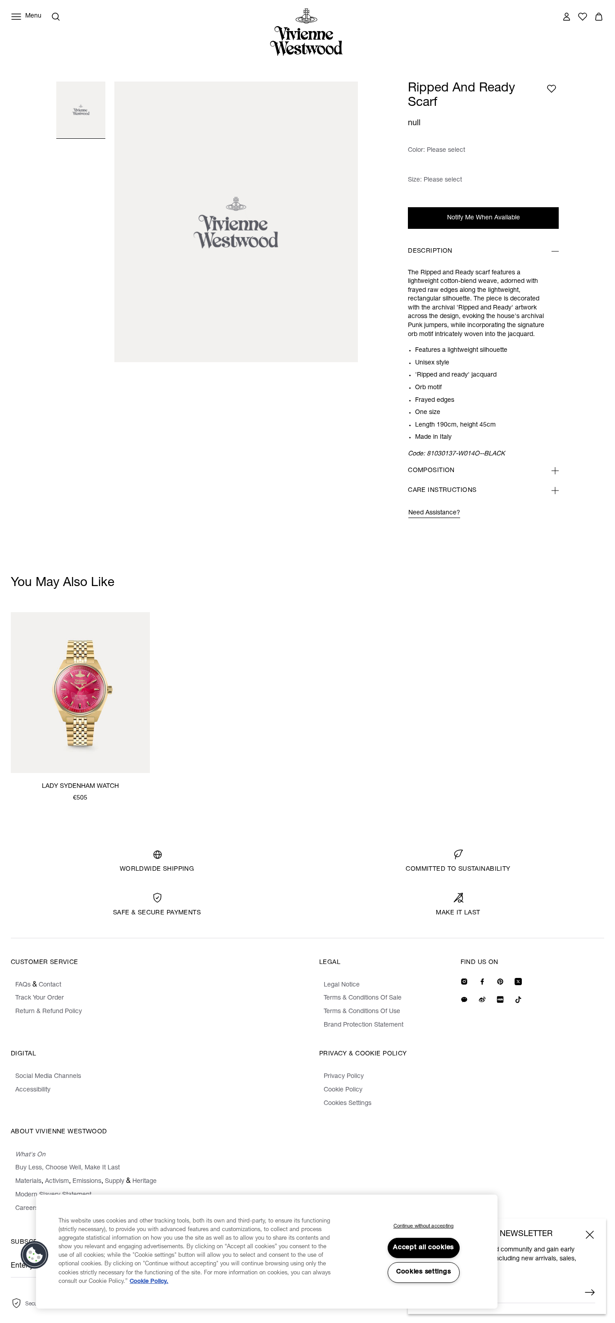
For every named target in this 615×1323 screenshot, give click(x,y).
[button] (34, 1255)
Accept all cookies (423, 1248)
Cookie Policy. (149, 1282)
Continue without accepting (423, 1226)
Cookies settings (423, 1272)
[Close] (589, 1234)
